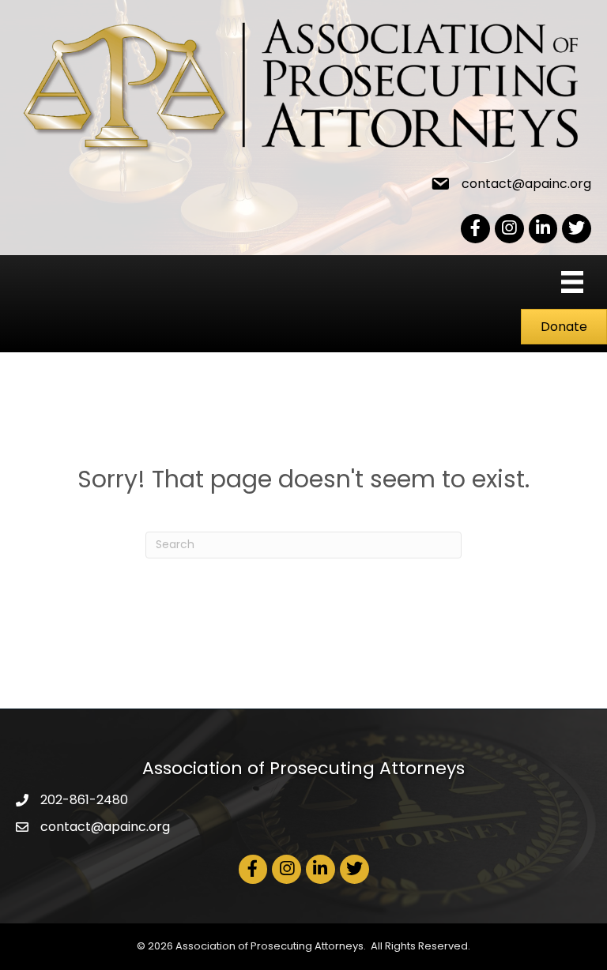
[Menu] (572, 282)
